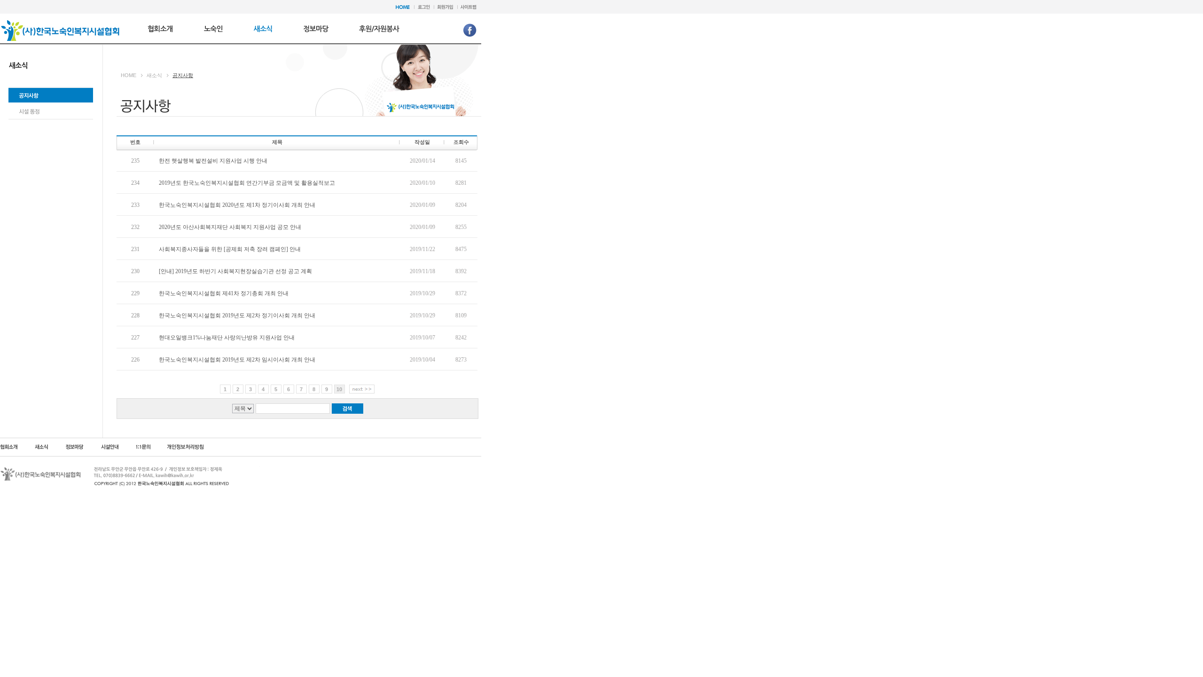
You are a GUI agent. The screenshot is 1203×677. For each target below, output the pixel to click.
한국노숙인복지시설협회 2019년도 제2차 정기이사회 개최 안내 (237, 315)
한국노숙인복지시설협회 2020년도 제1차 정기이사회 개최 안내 (237, 205)
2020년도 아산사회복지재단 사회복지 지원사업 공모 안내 (230, 227)
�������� (51, 95)
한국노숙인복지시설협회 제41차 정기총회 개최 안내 (224, 293)
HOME (128, 75)
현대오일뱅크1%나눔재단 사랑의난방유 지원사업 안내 (227, 337)
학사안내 (379, 28)
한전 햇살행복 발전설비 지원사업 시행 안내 (213, 160)
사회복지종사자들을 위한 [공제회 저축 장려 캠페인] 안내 (230, 249)
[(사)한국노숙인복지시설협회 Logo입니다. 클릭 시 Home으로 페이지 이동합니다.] (60, 22)
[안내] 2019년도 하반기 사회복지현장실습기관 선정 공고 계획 (235, 271)
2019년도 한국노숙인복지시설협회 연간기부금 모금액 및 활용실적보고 (247, 183)
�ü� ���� (51, 111)
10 (339, 389)
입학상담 (213, 28)
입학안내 (160, 28)
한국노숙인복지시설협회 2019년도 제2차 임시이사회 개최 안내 (237, 359)
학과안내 (316, 28)
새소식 (263, 28)
